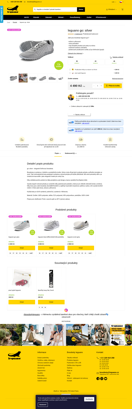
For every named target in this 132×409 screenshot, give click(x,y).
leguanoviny (41, 370)
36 (10, 253)
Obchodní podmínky (43, 365)
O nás (69, 373)
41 (26, 253)
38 (16, 253)
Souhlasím (89, 399)
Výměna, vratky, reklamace (46, 360)
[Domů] (8, 22)
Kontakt (69, 380)
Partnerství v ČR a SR (74, 362)
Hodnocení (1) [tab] (70, 153)
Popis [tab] (57, 153)
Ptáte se (69, 370)
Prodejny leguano (72, 360)
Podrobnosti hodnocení (90, 34)
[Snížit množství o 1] (94, 86)
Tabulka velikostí (117, 57)
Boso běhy (40, 375)
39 (20, 253)
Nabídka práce (42, 378)
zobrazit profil (66, 317)
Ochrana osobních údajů (45, 362)
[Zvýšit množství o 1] (101, 86)
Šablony (69, 368)
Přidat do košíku (114, 85)
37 (13, 253)
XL (45, 307)
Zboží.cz (56, 391)
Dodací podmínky (43, 357)
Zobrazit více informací (75, 53)
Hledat (81, 9)
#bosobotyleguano (32, 314)
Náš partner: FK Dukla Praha (69, 391)
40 (23, 253)
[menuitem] (26, 17)
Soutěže (40, 373)
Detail (22, 248)
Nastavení (42, 404)
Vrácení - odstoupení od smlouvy (77, 378)
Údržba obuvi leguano (74, 365)
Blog (68, 375)
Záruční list (41, 368)
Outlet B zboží (41, 380)
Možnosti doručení (117, 78)
